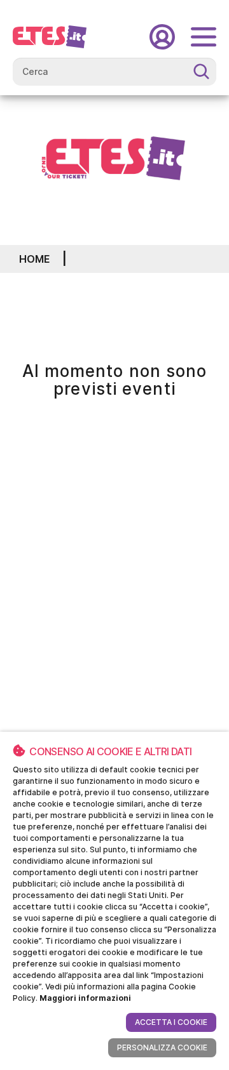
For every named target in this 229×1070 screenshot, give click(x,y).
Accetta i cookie (171, 1022)
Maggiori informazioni (85, 998)
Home (34, 259)
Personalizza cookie (162, 1047)
